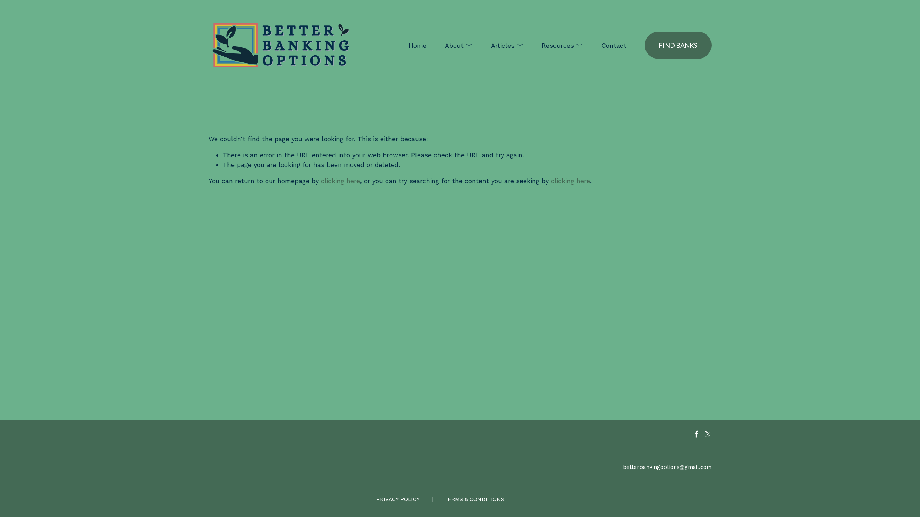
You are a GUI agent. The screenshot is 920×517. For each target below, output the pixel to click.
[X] (708, 434)
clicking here (340, 181)
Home (418, 45)
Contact (613, 45)
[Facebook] (696, 434)
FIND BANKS (678, 45)
